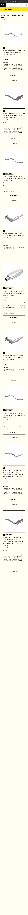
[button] (26, 5)
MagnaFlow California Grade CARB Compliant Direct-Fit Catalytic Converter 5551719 (14, 53)
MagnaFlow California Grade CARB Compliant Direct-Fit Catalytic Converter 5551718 (14, 115)
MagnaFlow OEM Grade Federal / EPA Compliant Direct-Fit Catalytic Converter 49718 (14, 236)
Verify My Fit (14, 75)
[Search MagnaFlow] (22, 5)
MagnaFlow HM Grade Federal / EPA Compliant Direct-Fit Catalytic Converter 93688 (14, 415)
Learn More (18, 81)
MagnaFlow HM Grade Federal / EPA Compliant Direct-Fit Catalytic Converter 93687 (14, 358)
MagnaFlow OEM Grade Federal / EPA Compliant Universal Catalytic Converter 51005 (14, 293)
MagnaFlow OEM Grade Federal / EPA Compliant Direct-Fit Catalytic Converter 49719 (14, 178)
